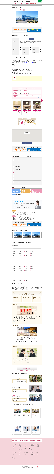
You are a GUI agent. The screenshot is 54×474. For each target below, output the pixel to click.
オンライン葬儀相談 (14, 447)
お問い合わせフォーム (27, 451)
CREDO (19, 452)
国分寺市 (26, 264)
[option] (27, 18)
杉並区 (26, 253)
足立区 (14, 249)
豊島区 (14, 257)
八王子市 (32, 268)
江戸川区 (32, 249)
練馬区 (26, 257)
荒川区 (20, 249)
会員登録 (25, 454)
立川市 (26, 266)
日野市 (32, 270)
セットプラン (19, 446)
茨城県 (14, 280)
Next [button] (40, 412)
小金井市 (20, 264)
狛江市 (14, 266)
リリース (13, 455)
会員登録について (39, 97)
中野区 (20, 257)
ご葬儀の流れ (26, 444)
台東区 (20, 255)
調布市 (14, 268)
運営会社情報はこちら (27, 368)
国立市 (14, 264)
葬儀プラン (19, 444)
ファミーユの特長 (14, 444)
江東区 (26, 251)
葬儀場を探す (14, 457)
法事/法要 (31, 446)
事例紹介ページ (20, 448)
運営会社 (19, 451)
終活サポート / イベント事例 (27, 449)
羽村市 (14, 270)
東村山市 (26, 270)
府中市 (14, 272)
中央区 (26, 255)
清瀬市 (20, 266)
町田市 (26, 272)
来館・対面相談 (26, 452)
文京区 (32, 257)
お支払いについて (20, 449)
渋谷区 (14, 253)
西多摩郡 (20, 268)
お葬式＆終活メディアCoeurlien (38, 448)
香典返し (31, 449)
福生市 (20, 272)
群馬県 (20, 280)
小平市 (32, 264)
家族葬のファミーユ (38, 452)
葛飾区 (14, 251)
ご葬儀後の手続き (32, 445)
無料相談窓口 (14, 446)
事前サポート (26, 446)
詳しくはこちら (16, 321)
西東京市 (26, 268)
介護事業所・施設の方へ (32, 454)
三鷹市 (32, 272)
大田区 (20, 251)
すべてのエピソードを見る (27, 419)
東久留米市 (20, 270)
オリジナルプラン (20, 445)
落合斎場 (20, 68)
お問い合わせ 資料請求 (39, 1)
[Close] (29, 133)
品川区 (32, 251)
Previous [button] (13, 412)
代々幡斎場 (38, 68)
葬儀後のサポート (32, 444)
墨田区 (32, 253)
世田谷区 (14, 255)
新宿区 (20, 253)
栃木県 (26, 280)
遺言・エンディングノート (27, 447)
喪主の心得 (37, 445)
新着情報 (13, 451)
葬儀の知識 (37, 444)
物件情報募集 (31, 452)
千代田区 (32, 255)
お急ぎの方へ (13, 448)
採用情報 (19, 454)
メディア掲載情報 (14, 452)
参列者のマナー (38, 446)
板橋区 (26, 249)
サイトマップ (37, 454)
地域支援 (13, 454)
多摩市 (32, 266)
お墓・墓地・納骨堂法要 (32, 448)
